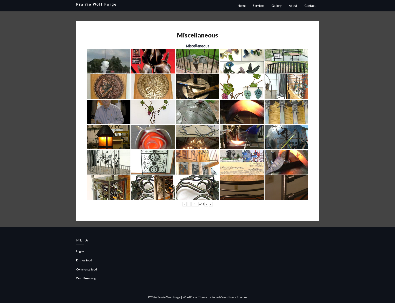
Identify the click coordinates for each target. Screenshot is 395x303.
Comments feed (86, 269)
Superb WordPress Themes (229, 297)
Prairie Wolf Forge (96, 4)
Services (258, 5)
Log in (80, 251)
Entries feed (84, 260)
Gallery (277, 5)
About (293, 5)
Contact (310, 5)
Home (242, 5)
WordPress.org (86, 278)
